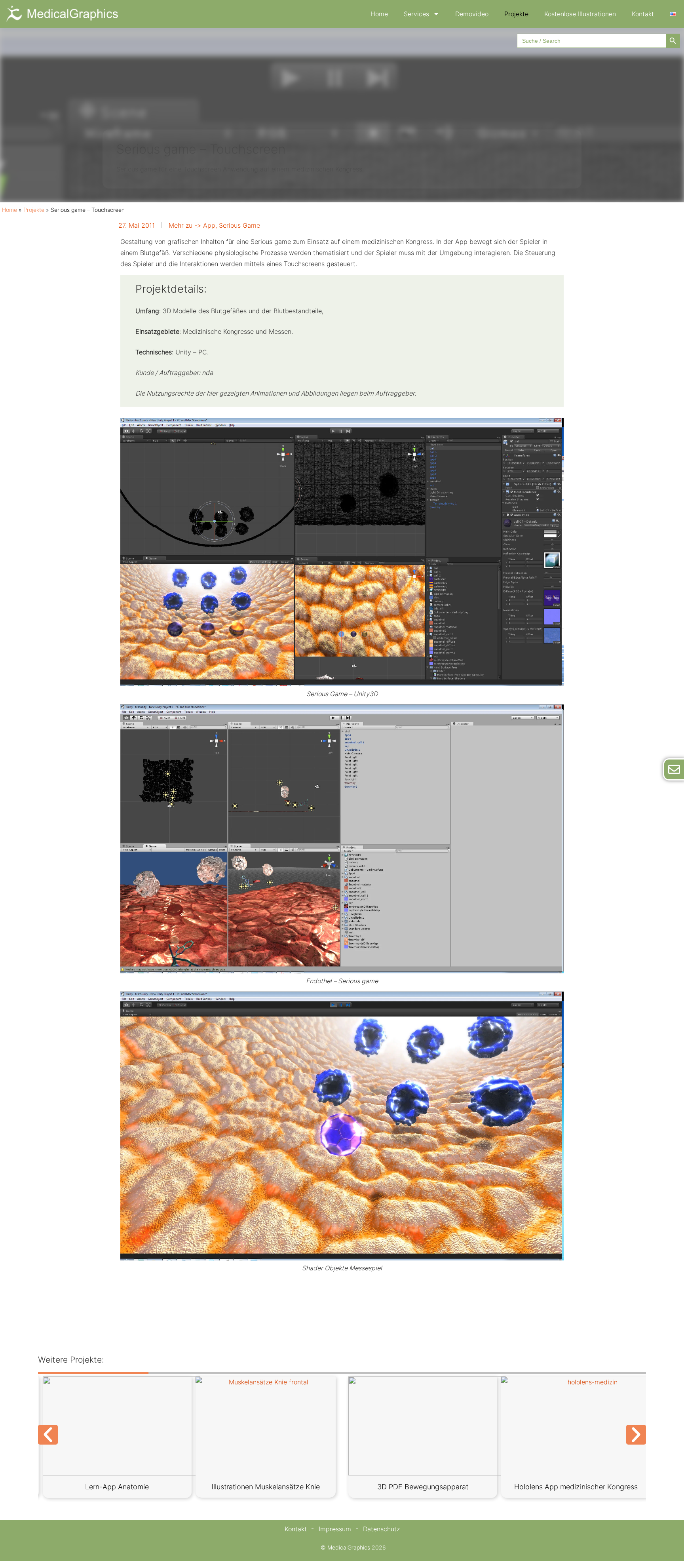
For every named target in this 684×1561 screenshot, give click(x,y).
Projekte (516, 14)
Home (379, 14)
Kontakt (643, 14)
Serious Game (239, 225)
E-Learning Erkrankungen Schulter (270, 1487)
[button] (48, 1435)
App (209, 225)
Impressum (335, 1529)
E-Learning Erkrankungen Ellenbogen (117, 1487)
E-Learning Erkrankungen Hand (422, 1487)
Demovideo (471, 14)
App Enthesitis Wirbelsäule (575, 1487)
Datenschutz (381, 1529)
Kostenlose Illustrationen (580, 14)
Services (416, 14)
